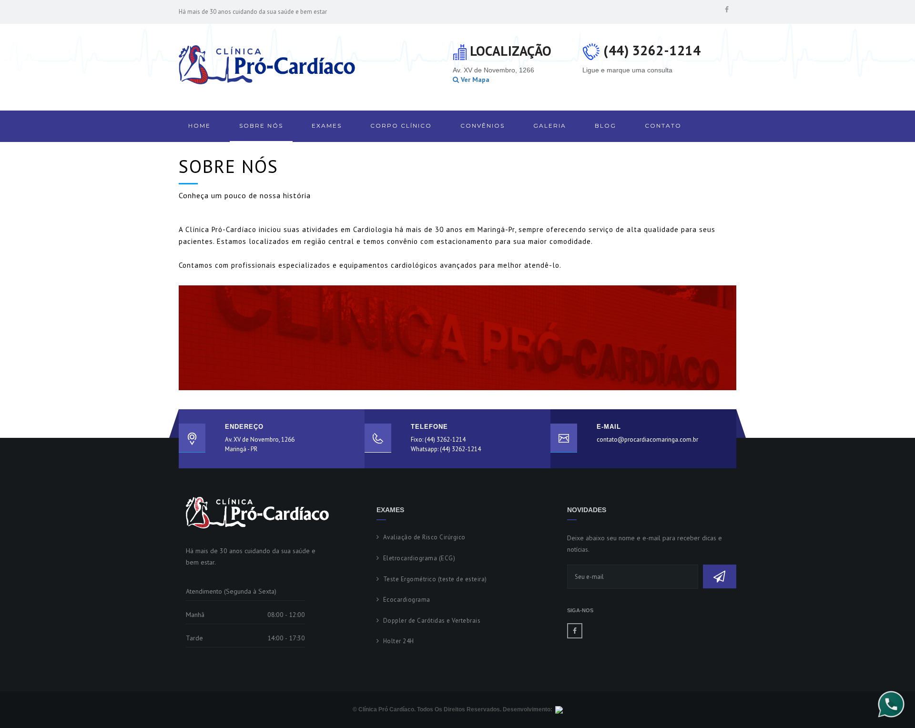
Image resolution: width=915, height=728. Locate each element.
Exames (327, 125)
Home (199, 125)
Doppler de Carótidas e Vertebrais (431, 621)
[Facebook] (727, 9)
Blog (605, 125)
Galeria (549, 125)
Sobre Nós (261, 125)
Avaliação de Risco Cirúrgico (424, 537)
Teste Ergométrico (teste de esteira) (435, 579)
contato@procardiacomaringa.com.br (647, 439)
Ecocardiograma (406, 600)
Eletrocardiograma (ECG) (419, 558)
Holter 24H (398, 641)
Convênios (482, 125)
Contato (663, 125)
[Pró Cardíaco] (267, 64)
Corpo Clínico (401, 125)
